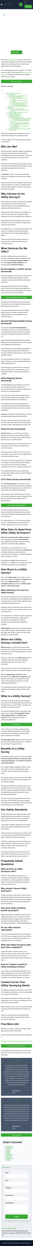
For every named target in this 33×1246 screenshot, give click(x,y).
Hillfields (8, 1159)
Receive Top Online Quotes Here (16, 505)
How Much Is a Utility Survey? (16, 108)
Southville (9, 1154)
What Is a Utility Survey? (15, 113)
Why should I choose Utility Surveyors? (22, 119)
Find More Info (13, 130)
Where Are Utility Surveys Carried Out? (18, 112)
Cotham (24, 1041)
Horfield (29, 1041)
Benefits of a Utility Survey (15, 114)
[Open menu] (21, 4)
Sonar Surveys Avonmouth (19, 103)
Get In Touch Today (16, 81)
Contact (28, 6)
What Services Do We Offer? (16, 97)
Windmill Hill (9, 1158)
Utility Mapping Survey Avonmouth (20, 102)
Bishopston (18, 1041)
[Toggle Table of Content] (2, 90)
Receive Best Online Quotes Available (16, 297)
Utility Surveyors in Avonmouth (13, 93)
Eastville (8, 1157)
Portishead (4, 1041)
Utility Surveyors (12, 59)
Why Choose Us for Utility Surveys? (17, 95)
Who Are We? (12, 94)
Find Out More (16, 724)
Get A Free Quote (16, 1135)
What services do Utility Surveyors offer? (22, 118)
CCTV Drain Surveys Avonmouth (20, 105)
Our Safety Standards (14, 116)
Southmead (11, 1041)
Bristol (8, 1152)
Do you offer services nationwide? (21, 122)
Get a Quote (15, 52)
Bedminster (9, 1155)
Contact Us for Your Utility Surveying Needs (20, 128)
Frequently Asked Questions (16, 117)
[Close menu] (26, 3)
